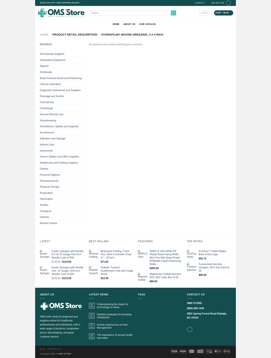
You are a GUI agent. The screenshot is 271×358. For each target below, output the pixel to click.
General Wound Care (52, 114)
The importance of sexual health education (115, 336)
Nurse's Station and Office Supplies (59, 156)
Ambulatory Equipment (52, 60)
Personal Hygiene (50, 174)
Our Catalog (147, 24)
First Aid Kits (47, 102)
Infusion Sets (47, 144)
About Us (129, 24)
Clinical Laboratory (50, 84)
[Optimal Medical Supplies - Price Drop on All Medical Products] (61, 13)
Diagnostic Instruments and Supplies (60, 90)
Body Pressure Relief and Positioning (61, 78)
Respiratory (46, 193)
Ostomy (44, 168)
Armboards (46, 72)
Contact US (54, 349)
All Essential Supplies (52, 54)
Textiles (44, 205)
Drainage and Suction (52, 96)
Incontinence (47, 132)
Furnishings (46, 108)
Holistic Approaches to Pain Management (112, 326)
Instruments (46, 150)
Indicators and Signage (53, 138)
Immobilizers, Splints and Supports (59, 126)
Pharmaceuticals (49, 181)
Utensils (44, 217)
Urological (45, 211)
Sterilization (46, 199)
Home (116, 24)
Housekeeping (48, 120)
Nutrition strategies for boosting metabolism (114, 316)
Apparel (44, 66)
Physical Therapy (49, 186)
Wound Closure (48, 223)
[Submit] (173, 13)
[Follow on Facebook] (228, 3)
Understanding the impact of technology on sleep (112, 306)
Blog (42, 349)
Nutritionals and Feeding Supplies (59, 162)
